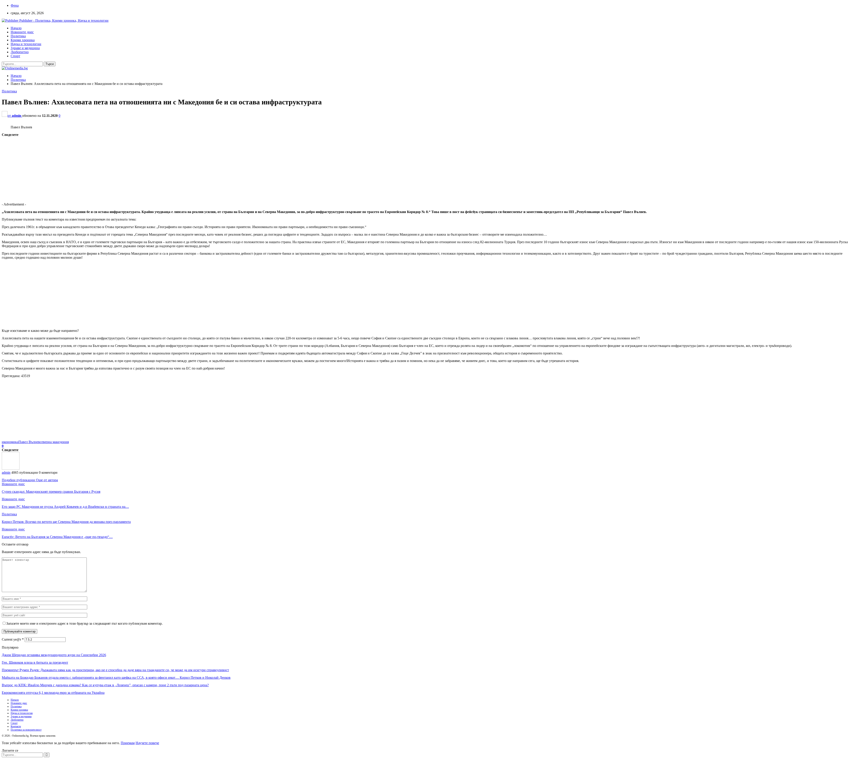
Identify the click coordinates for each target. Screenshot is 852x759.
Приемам (128, 743)
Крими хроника (23, 40)
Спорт (15, 56)
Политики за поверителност (26, 729)
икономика (10, 442)
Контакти (16, 726)
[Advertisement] (135, 168)
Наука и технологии (26, 44)
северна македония (54, 442)
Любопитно (20, 52)
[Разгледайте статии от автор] (11, 468)
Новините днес (22, 32)
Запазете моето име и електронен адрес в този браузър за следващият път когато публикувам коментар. (84, 623)
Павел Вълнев (29, 442)
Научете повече (147, 743)
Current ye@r (13, 639)
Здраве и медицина (25, 48)
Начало (16, 28)
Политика (18, 36)
